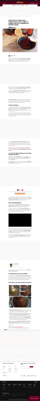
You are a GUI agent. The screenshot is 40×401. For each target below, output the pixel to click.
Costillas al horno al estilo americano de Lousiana (22, 327)
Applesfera (4, 387)
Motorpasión (24, 385)
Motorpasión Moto (25, 386)
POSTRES (14, 5)
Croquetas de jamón (24, 361)
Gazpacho (12, 361)
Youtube (33, 3)
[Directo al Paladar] (20, 2)
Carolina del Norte (13, 149)
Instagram (34, 3)
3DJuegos (9, 385)
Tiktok (31, 3)
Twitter (5, 329)
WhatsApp (30, 3)
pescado (23, 92)
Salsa (22, 329)
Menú (2, 3)
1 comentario (10, 27)
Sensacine (14, 385)
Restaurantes (16, 370)
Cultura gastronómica (16, 368)
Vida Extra (9, 386)
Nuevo (4, 3)
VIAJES (18, 5)
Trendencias (29, 385)
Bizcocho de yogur (28, 361)
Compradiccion (30, 387)
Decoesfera (29, 386)
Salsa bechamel (33, 361)
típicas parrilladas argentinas (13, 91)
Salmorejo (15, 361)
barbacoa (27, 329)
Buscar (5, 3)
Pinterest (31, 375)
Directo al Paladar (20, 385)
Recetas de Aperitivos (10, 368)
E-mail (37, 3)
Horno (9, 372)
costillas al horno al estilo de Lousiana (19, 148)
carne (20, 92)
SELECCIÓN (22, 5)
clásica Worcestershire (15, 236)
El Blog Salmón (35, 385)
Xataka (3, 385)
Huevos (15, 372)
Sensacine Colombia (14, 395)
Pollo (3, 370)
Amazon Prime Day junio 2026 (5, 372)
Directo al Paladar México (20, 394)
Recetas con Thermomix (4, 366)
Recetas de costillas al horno (19, 326)
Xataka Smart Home (4, 388)
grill (24, 329)
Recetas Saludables (10, 370)
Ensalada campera (19, 361)
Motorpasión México (24, 394)
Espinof (14, 386)
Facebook (35, 3)
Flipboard (6, 329)
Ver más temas (4, 375)
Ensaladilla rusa (8, 361)
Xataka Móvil (4, 386)
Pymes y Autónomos (34, 386)
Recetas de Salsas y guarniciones (14, 329)
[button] (13, 55)
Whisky (20, 329)
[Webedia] (36, 0)
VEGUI (26, 5)
